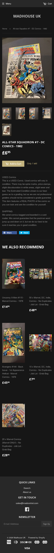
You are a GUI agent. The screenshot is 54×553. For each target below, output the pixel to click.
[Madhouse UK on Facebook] (27, 510)
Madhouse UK (27, 16)
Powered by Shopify (36, 537)
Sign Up (46, 524)
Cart (49, 3)
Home (4, 28)
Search (27, 487)
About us (27, 491)
